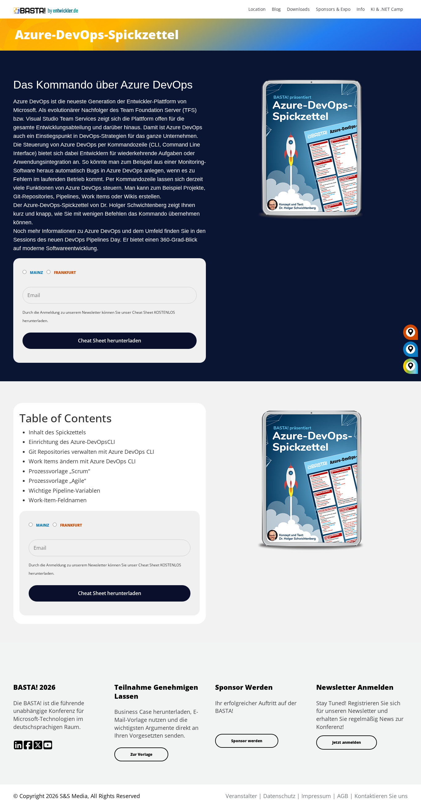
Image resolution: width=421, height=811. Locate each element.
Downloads (298, 9)
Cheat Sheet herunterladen (109, 340)
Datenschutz (279, 796)
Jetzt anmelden (346, 742)
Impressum (316, 796)
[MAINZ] (410, 351)
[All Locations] (410, 366)
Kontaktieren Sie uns (381, 796)
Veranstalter (241, 796)
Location (257, 9)
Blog (276, 9)
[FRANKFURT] (410, 334)
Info (361, 9)
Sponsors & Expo (333, 9)
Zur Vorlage (141, 754)
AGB (342, 796)
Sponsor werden (246, 740)
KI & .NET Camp (387, 9)
